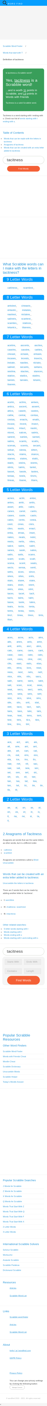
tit (16, 789)
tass (19, 711)
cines (21, 524)
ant (35, 746)
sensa (22, 567)
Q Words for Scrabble (12, 1201)
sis (17, 776)
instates (26, 310)
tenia (31, 606)
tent (39, 715)
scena (10, 563)
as (32, 807)
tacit (31, 593)
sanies (23, 437)
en (8, 812)
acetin (10, 402)
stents (33, 463)
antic (21, 502)
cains (31, 506)
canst (22, 511)
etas (39, 663)
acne (20, 637)
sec (36, 768)
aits (9, 641)
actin (22, 498)
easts (21, 528)
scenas (11, 445)
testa (21, 611)
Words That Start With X (13, 1222)
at (39, 807)
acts (31, 637)
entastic (11, 310)
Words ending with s (13, 935)
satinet (11, 367)
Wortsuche (7, 1255)
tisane (22, 480)
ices (29, 667)
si (31, 816)
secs (20, 689)
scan (19, 685)
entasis (37, 354)
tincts (33, 476)
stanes (11, 458)
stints (10, 467)
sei (9, 772)
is (39, 812)
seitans (38, 367)
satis (20, 554)
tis (8, 789)
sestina (11, 371)
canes (10, 511)
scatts (35, 441)
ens (26, 755)
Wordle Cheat (9, 1062)
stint (30, 589)
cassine (25, 349)
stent (31, 584)
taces (10, 593)
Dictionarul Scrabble (12, 1270)
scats (22, 558)
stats (10, 584)
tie (33, 785)
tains (20, 597)
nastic (33, 428)
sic (35, 772)
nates (10, 537)
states (23, 458)
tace (19, 706)
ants (19, 646)
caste (22, 515)
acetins (11, 345)
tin (41, 785)
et (24, 812)
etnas (21, 532)
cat (35, 750)
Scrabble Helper (10, 1077)
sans (30, 680)
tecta (21, 606)
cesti (10, 524)
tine (9, 724)
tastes (34, 471)
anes (19, 641)
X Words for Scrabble (12, 1196)
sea (27, 768)
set (26, 772)
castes (34, 411)
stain (10, 580)
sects (10, 567)
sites (21, 576)
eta (9, 759)
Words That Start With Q (13, 1212)
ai (16, 807)
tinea (20, 615)
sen (18, 772)
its (34, 759)
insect (35, 424)
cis (8, 755)
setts (10, 571)
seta (19, 693)
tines (30, 615)
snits (31, 576)
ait (8, 746)
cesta (33, 519)
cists (31, 524)
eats (29, 663)
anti (9, 646)
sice (9, 698)
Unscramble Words (11, 1072)
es (16, 812)
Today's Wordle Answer (13, 1082)
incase (11, 424)
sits (18, 702)
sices (21, 571)
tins (19, 724)
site (9, 702)
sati (9, 685)
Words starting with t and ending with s (21, 938)
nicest (10, 432)
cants (33, 511)
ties (37, 719)
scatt (32, 558)
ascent (23, 406)
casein (22, 411)
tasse (10, 602)
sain (9, 680)
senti (33, 567)
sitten (34, 450)
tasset (10, 471)
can (26, 750)
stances (38, 371)
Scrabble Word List (18, 1296)
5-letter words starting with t (16, 929)
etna (19, 667)
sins (38, 698)
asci (29, 646)
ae (8, 807)
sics (19, 698)
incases (11, 358)
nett (40, 672)
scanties (12, 323)
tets (19, 719)
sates (33, 550)
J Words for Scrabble (12, 1186)
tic (25, 785)
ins (26, 759)
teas (9, 715)
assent (35, 406)
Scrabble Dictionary (11, 1067)
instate (11, 362)
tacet (21, 593)
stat (37, 702)
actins (22, 402)
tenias (10, 476)
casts (33, 515)
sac (35, 763)
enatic (36, 419)
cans (30, 650)
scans (31, 554)
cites (10, 528)
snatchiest (21, 907)
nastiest (11, 314)
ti (8, 820)
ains (40, 637)
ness (10, 672)
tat (26, 781)
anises (34, 402)
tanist (33, 467)
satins (10, 441)
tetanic (36, 380)
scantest (26, 318)
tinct (9, 615)
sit (25, 776)
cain (9, 650)
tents (10, 611)
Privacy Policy (16, 1373)
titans (34, 480)
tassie (22, 471)
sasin (22, 550)
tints (41, 615)
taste (21, 602)
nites (32, 541)
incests (25, 358)
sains (21, 545)
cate (30, 654)
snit (28, 702)
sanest (11, 437)
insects (38, 358)
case (10, 654)
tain (38, 706)
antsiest (11, 305)
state (32, 580)
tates (32, 602)
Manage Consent (17, 1387)
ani (26, 746)
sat (18, 768)
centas (34, 415)
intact (22, 428)
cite (9, 663)
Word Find (15, 4)
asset (10, 506)
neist (32, 537)
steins (22, 463)
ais (35, 742)
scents (24, 445)
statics (23, 375)
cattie (10, 415)
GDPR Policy (16, 1358)
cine (30, 659)
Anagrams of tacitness (14, 145)
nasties (24, 362)
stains (22, 454)
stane (21, 580)
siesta (22, 450)
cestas (11, 419)
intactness (11, 914)
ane (17, 746)
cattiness (12, 287)
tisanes (11, 384)
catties (38, 349)
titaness (26, 327)
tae (33, 776)
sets (29, 693)
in (32, 812)
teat (19, 715)
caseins (11, 349)
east (19, 663)
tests (31, 611)
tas (18, 781)
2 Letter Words (9, 1227)
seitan (10, 450)
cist (39, 659)
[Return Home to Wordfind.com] (4, 5)
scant (10, 558)
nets (30, 672)
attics (10, 411)
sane (20, 680)
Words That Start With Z (13, 1207)
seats (33, 563)
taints (22, 467)
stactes (25, 371)
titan (9, 619)
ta (38, 816)
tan (9, 781)
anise (33, 498)
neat (38, 667)
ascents (25, 345)
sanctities (10, 900)
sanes (10, 550)
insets (10, 428)
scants (22, 441)
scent (22, 563)
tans (9, 711)
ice (17, 759)
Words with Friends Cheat (14, 1056)
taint (31, 597)
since (32, 571)
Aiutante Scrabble (11, 1260)
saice (10, 545)
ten (9, 785)
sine (29, 698)
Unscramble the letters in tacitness (18, 883)
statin (10, 463)
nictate (37, 362)
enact (32, 528)
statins (36, 375)
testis (22, 476)
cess (20, 659)
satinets (11, 318)
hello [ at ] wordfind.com (20, 1351)
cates (10, 519)
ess (36, 755)
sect (30, 689)
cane (20, 650)
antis (32, 502)
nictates (25, 314)
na (15, 816)
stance (35, 454)
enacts (23, 419)
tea (35, 781)
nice (9, 676)
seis (40, 689)
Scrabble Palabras (11, 1265)
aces (10, 637)
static (35, 458)
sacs (38, 676)
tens (29, 715)
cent (9, 659)
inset (32, 532)
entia (10, 532)
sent (9, 693)
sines (10, 576)
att (17, 750)
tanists (11, 380)
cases (10, 515)
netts (21, 541)
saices (22, 432)
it (8, 816)
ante (39, 641)
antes (10, 502)
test (9, 719)
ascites (38, 345)
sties (20, 589)
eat (17, 755)
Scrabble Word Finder (12, 1051)
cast (20, 654)
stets (10, 589)
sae (9, 768)
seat (9, 689)
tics (28, 719)
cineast (11, 354)
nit (27, 763)
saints (34, 432)
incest (23, 424)
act (18, 742)
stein (20, 584)
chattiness (11, 907)
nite (19, 676)
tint (27, 724)
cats (40, 654)
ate (9, 750)
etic (9, 667)
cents (22, 519)
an (24, 807)
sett (39, 693)
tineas (10, 480)
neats (22, 537)
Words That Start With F (13, 1217)
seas (39, 685)
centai (22, 415)
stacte (10, 454)
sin (9, 776)
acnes (10, 498)
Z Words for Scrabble (12, 1191)
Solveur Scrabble (10, 1250)
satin (10, 554)
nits (28, 676)
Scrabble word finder (19, 1317)
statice (11, 375)
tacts (10, 597)
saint (32, 545)
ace (9, 742)
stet (9, 706)
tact (29, 706)
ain (27, 742)
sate (40, 680)
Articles (13, 1288)
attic (21, 506)
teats (10, 606)
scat (29, 685)
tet (17, 785)
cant (40, 650)
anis (29, 641)
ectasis (24, 354)
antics (10, 406)
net (18, 763)
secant (36, 445)
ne (23, 816)
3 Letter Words (9, 1232)
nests (10, 541)
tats (39, 711)
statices (27, 323)
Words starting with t (13, 932)
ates (38, 646)
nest (20, 672)
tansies (24, 380)
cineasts (25, 305)
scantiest (28, 287)
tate (29, 711)
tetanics (11, 327)
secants (24, 367)
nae (9, 763)
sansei (36, 437)
